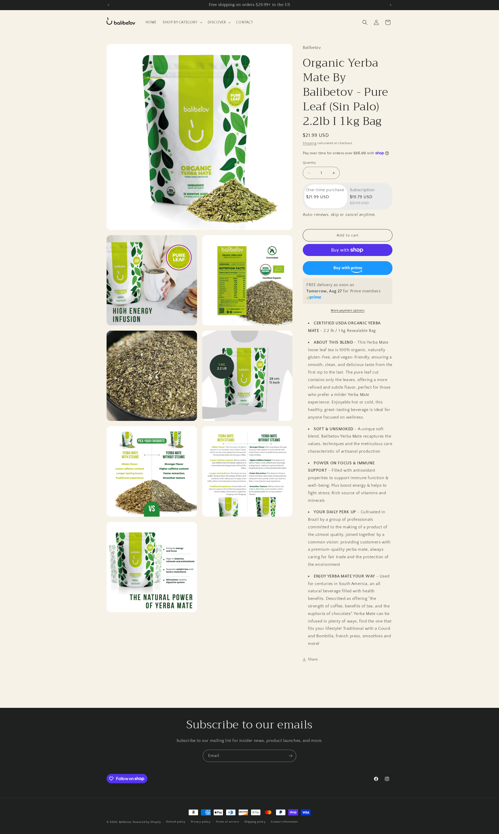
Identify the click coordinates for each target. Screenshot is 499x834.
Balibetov (126, 822)
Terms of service (227, 821)
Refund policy (176, 821)
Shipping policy (255, 821)
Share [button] (313, 659)
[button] (182, 22)
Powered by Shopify (147, 822)
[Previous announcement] (108, 5)
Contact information (284, 821)
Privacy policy (201, 821)
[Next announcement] (390, 5)
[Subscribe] (290, 756)
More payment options (347, 310)
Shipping (310, 143)
